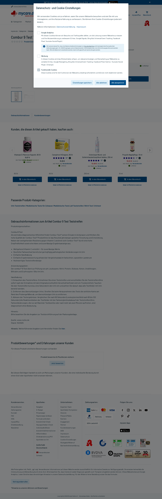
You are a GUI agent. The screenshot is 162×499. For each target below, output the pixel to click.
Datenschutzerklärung (66, 27)
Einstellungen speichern (82, 83)
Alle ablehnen (101, 83)
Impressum (81, 27)
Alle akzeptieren (117, 83)
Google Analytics (89, 46)
